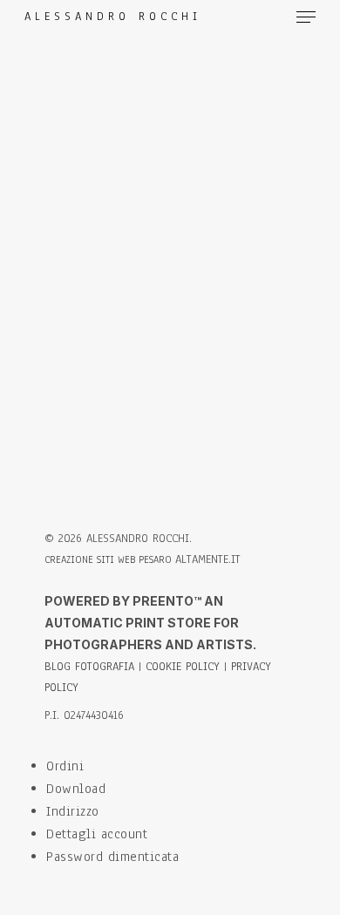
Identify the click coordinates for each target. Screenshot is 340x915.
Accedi (170, 354)
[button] (306, 17)
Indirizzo (72, 811)
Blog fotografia (89, 666)
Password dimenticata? (170, 398)
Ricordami (75, 277)
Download (75, 788)
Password (85, 201)
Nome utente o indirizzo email (149, 131)
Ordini (65, 766)
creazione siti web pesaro (109, 559)
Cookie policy (183, 666)
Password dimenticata (112, 856)
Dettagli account (96, 834)
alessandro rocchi (112, 17)
